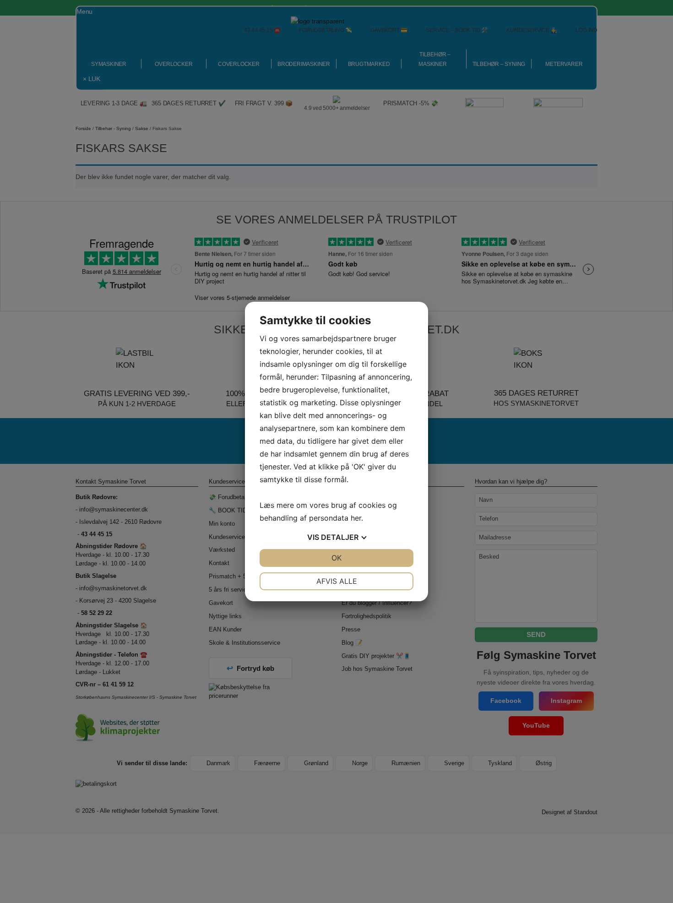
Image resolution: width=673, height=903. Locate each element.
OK (336, 557)
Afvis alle (336, 581)
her (356, 517)
